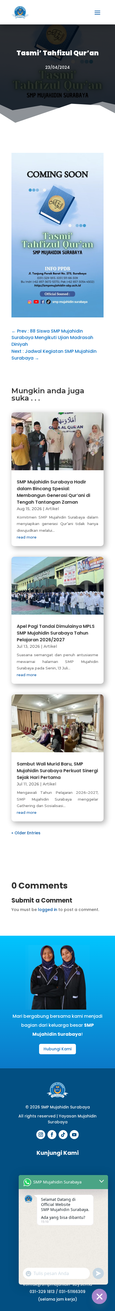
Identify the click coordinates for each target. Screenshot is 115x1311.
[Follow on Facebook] (51, 1134)
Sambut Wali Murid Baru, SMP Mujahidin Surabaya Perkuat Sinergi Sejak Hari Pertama (57, 771)
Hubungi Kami (57, 1049)
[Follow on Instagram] (40, 1134)
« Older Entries (25, 833)
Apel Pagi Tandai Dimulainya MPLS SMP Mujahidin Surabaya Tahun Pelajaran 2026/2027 (56, 633)
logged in (47, 909)
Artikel (52, 508)
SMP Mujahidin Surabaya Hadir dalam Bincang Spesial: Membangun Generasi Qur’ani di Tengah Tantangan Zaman (53, 492)
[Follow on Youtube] (74, 1134)
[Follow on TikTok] (63, 1134)
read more (27, 537)
